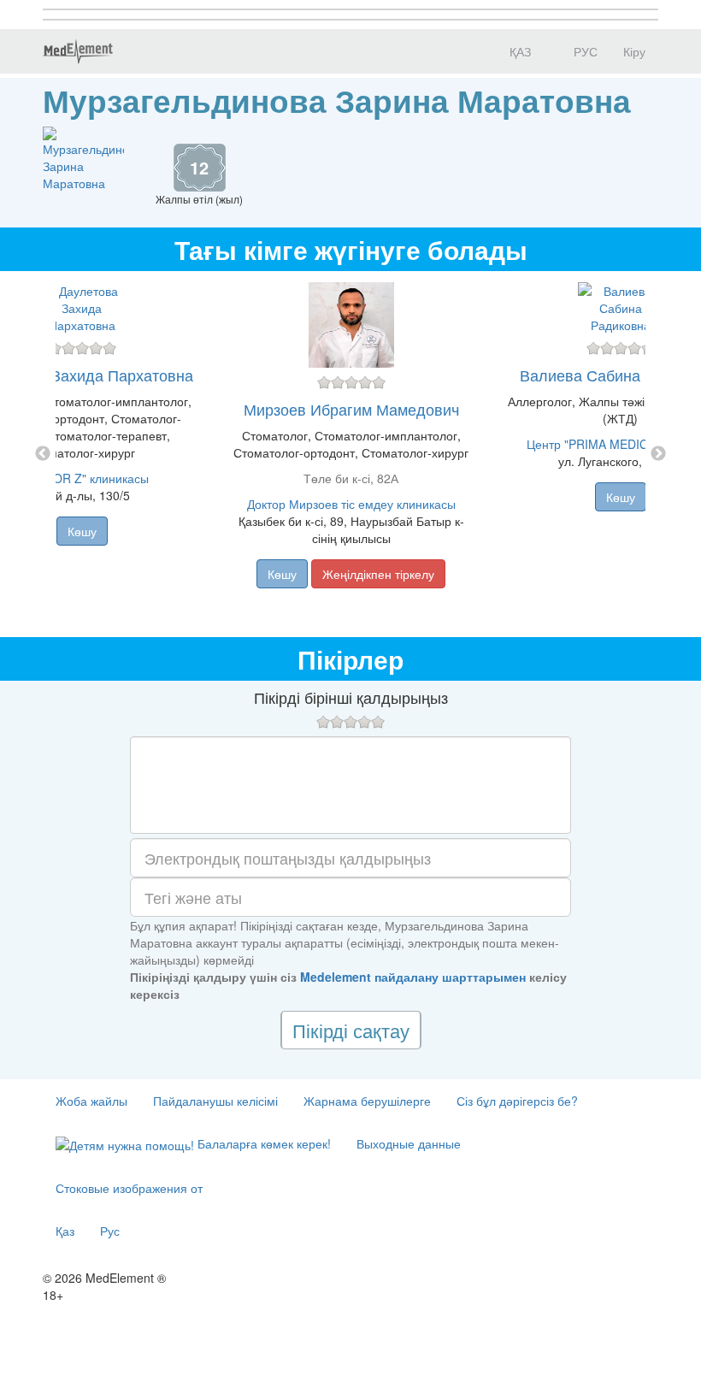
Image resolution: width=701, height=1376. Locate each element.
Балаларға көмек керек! (262, 1143)
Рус (110, 1230)
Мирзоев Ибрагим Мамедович (351, 409)
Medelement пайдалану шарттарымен (413, 976)
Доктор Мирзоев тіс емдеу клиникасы (351, 503)
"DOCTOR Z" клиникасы (82, 478)
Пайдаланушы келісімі (215, 1100)
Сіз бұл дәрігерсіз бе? (517, 1100)
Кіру (634, 51)
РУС (584, 51)
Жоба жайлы (91, 1100)
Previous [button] (42, 454)
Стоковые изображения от (129, 1187)
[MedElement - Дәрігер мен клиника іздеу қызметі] (78, 51)
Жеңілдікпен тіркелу (378, 573)
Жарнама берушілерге (367, 1100)
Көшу (82, 531)
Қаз (65, 1230)
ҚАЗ (518, 51)
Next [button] (658, 454)
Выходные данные (408, 1143)
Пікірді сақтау (350, 1030)
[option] (351, 454)
